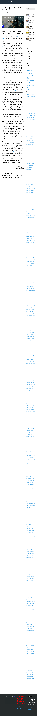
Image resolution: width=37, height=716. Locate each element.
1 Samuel (34, 115)
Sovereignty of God (28, 607)
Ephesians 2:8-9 (28, 263)
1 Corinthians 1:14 (32, 100)
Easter (30, 255)
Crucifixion (27, 236)
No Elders (30, 482)
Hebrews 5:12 (27, 332)
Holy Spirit (31, 340)
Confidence (27, 221)
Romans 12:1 (29, 572)
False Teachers (27, 286)
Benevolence (27, 171)
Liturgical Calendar (28, 403)
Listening (34, 401)
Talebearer (29, 620)
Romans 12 (31, 574)
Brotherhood (30, 188)
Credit (32, 234)
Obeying (27, 488)
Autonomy (30, 161)
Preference (32, 532)
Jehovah (31, 363)
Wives (32, 676)
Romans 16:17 (32, 576)
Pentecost (27, 511)
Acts (32, 146)
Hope (34, 342)
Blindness (27, 182)
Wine (32, 672)
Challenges (27, 196)
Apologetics (29, 70)
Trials (29, 651)
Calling (29, 192)
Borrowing (27, 186)
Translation (27, 651)
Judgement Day (28, 382)
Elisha (28, 259)
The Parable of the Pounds (29, 630)
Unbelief (27, 655)
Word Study (27, 682)
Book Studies (32, 184)
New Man (27, 480)
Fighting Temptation (28, 292)
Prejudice (27, 534)
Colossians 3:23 (33, 213)
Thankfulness (27, 626)
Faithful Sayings (29, 282)
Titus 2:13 (31, 645)
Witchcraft (33, 674)
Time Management (31, 643)
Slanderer (34, 597)
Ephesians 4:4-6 (31, 267)
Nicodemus (27, 482)
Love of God (29, 411)
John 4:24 (29, 376)
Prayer (31, 528)
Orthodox (30, 501)
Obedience (33, 486)
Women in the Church (28, 678)
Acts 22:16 (27, 144)
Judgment (29, 386)
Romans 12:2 (32, 572)
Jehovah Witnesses (28, 363)
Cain (29, 190)
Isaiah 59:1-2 (31, 357)
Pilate (32, 522)
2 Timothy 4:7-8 (30, 136)
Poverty (27, 528)
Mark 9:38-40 (31, 428)
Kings (31, 390)
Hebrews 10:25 (28, 328)
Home (30, 342)
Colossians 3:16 (29, 213)
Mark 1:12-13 (27, 426)
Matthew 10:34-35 (28, 434)
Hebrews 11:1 (31, 328)
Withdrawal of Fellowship (29, 676)
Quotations (33, 547)
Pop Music (32, 526)
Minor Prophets (30, 463)
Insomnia (27, 351)
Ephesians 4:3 (27, 267)
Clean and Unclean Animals (32, 209)
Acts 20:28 (33, 142)
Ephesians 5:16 (31, 269)
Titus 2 (33, 645)
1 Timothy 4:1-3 (33, 121)
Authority (28, 72)
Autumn (32, 161)
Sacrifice (29, 580)
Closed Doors (27, 211)
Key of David (31, 386)
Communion (32, 217)
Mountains (32, 474)
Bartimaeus (30, 169)
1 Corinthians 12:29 (28, 94)
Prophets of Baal (30, 536)
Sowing (27, 609)
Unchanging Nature (31, 655)
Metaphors (27, 463)
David (29, 238)
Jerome (28, 365)
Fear (26, 290)
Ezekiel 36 (27, 280)
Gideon (29, 309)
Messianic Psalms (32, 461)
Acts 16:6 (32, 140)
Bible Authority (31, 171)
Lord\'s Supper (30, 407)
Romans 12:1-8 (28, 570)
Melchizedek (30, 455)
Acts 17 (29, 142)
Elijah (27, 259)
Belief (32, 169)
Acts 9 (30, 146)
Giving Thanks (29, 311)
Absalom (27, 140)
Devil (31, 246)
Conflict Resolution (31, 221)
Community (32, 219)
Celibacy (32, 194)
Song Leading (29, 603)
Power (29, 528)
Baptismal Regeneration (31, 165)
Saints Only (32, 580)
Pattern (32, 505)
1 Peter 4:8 (32, 113)
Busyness (32, 188)
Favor (33, 288)
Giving (32, 311)
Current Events (30, 236)
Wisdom (27, 674)
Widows (32, 670)
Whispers (27, 668)
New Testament (30, 480)
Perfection (33, 511)
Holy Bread (32, 338)
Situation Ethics (31, 597)
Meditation (27, 455)
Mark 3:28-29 (27, 428)
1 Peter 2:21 (30, 111)
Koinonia (34, 390)
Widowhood (29, 670)
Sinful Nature (30, 595)
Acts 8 (28, 146)
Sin (28, 597)
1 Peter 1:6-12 (33, 109)
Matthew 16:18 (27, 438)
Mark (33, 428)
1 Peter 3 (30, 113)
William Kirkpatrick (30, 672)
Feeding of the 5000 (30, 290)
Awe (29, 163)
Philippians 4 (27, 522)
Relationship (27, 553)
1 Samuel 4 (31, 115)
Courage (29, 232)
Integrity (32, 353)
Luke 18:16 (34, 415)
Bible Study (29, 73)
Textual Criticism (30, 624)
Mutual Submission (30, 476)
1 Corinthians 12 (32, 94)
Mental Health (33, 459)
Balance (27, 165)
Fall (34, 284)
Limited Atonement (30, 401)
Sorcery (29, 605)
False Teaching (31, 286)
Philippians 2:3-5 (6, 47)
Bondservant (29, 184)
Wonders (33, 680)
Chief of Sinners (33, 196)
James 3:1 (31, 361)
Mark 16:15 (33, 424)
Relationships (32, 551)
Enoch (28, 261)
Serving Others (16, 177)
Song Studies (29, 89)
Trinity (31, 651)
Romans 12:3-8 (28, 574)
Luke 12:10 (34, 411)
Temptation (27, 624)
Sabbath (27, 580)
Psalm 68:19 (10, 157)
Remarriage (27, 557)
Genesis (30, 307)
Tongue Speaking (28, 647)
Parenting (30, 503)
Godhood (30, 315)
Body (27, 184)
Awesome (27, 163)
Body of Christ (32, 182)
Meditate (33, 453)
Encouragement (31, 259)
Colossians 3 (31, 215)
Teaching (30, 622)
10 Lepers (30, 123)
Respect (30, 559)
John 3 (27, 376)
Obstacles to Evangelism (31, 488)
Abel (30, 138)
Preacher (27, 532)
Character (30, 196)
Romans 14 (29, 576)
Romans (33, 578)
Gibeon (27, 309)
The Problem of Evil (31, 632)
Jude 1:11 (29, 380)
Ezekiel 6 (30, 280)
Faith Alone (32, 280)
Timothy (34, 643)
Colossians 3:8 (27, 215)
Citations (31, 207)
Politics (29, 526)
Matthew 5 (27, 449)
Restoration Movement (30, 561)
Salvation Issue (27, 582)
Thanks (33, 626)
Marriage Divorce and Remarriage (29, 430)
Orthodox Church (31, 499)
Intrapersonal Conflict (32, 355)
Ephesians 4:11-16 (32, 265)
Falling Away (32, 284)
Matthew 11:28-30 (28, 436)
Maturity (31, 453)
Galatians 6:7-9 (29, 303)
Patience (27, 505)
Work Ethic (30, 682)
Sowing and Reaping (33, 607)
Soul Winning (31, 605)
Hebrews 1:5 (32, 330)
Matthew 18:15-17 (32, 438)
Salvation (31, 582)
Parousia (32, 503)
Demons (30, 244)
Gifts (26, 311)
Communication (29, 217)
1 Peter (28, 115)
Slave (33, 599)
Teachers (27, 622)
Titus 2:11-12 (27, 645)
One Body (31, 497)
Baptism (27, 167)
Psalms (30, 547)
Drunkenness (27, 255)
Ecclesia (27, 257)
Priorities (27, 536)
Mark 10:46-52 (27, 424)
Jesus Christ (31, 365)
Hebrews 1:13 (29, 330)
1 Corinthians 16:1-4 (32, 98)
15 (5, 38)
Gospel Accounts (31, 317)
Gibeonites (32, 307)
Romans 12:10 (8, 177)
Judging (31, 384)
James (33, 361)
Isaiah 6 (34, 357)
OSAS (31, 486)
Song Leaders (31, 601)
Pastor (34, 503)
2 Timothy (33, 136)
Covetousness (27, 234)
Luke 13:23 (27, 415)
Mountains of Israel (28, 474)
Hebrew (27, 334)
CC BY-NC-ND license (31, 707)
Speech (29, 609)
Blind (29, 182)
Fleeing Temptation (33, 292)
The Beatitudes (27, 628)
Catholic (30, 194)
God (31, 315)
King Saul (30, 388)
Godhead (27, 315)
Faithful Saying (33, 282)
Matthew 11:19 (32, 434)
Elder (33, 257)
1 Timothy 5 (27, 123)
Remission (27, 559)
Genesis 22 (33, 305)
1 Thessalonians (29, 121)
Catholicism (27, 194)
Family (29, 288)
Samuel (33, 582)
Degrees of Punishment (32, 240)
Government (29, 84)
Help (32, 334)
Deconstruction (27, 240)
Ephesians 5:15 (27, 269)
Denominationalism (28, 246)
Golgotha (34, 315)
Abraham (32, 138)
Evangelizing (27, 278)
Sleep (27, 601)
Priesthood (30, 534)
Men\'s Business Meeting (31, 457)
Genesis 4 (27, 307)
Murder (34, 474)
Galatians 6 (32, 303)
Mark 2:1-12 (31, 426)
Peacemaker (27, 509)
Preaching (30, 532)
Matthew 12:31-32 (32, 436)
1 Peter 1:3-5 (30, 109)
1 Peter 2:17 (27, 111)
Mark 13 (31, 424)
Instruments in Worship (28, 353)
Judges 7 (27, 384)
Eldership (30, 257)
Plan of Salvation (30, 524)
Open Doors (33, 497)
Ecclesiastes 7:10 (33, 255)
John (29, 378)
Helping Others (30, 334)
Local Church (27, 405)
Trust (28, 653)
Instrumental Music (31, 351)
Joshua (27, 380)
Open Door (27, 499)
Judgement (31, 382)
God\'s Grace (33, 313)
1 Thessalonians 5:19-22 (28, 119)
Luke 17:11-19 (30, 415)
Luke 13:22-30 (33, 413)
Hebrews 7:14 (31, 332)
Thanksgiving (31, 626)
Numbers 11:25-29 (32, 484)
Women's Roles (32, 678)
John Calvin (32, 376)
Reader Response (28, 549)
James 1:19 (32, 359)
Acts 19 (31, 142)
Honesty (32, 342)
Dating (27, 238)
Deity (28, 242)
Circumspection (28, 207)
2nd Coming (27, 138)
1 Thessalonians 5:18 (14, 152)
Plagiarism (27, 524)
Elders (31, 257)
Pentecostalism (32, 509)
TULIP (27, 620)
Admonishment (31, 148)
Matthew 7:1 (30, 451)
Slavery (29, 599)
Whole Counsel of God (31, 668)
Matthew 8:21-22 (28, 453)
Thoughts (27, 643)
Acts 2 (32, 144)
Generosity (31, 305)
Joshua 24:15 (32, 378)
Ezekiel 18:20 (33, 278)
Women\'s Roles (28, 680)
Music (27, 476)
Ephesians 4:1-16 (32, 263)
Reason (33, 549)
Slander (27, 599)
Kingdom (30, 390)
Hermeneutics (27, 336)
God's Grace (30, 313)
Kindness (27, 388)
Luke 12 (31, 413)
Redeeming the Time (28, 551)
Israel (27, 359)
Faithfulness (27, 284)
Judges (29, 384)
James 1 (29, 361)
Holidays (29, 338)
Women (31, 680)
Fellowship (33, 290)
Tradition (32, 649)
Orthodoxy (27, 501)
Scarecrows (32, 584)
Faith (29, 284)
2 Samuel (27, 134)
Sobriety (29, 601)
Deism (27, 242)
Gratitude (15, 175)
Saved (30, 584)
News (33, 480)
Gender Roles (27, 305)
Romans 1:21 (27, 578)
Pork (34, 526)
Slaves (31, 599)
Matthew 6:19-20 (31, 449)
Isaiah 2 (29, 357)
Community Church (28, 219)
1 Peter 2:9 (33, 111)
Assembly (30, 159)
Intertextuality (27, 355)
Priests (32, 534)
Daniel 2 (33, 236)
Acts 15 (29, 140)
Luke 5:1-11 (17, 91)
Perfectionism (30, 511)
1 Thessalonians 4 (28, 117)
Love (31, 411)
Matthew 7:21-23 (33, 451)
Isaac (26, 357)
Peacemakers (31, 507)
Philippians (31, 522)
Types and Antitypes (32, 653)
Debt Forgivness (31, 238)
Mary (32, 432)
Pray (30, 530)
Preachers (33, 530)
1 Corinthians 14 (32, 96)
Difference (34, 246)
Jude (33, 380)
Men (26, 461)
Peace (30, 509)
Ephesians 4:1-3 (28, 265)
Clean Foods (27, 209)
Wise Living (30, 674)
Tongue (31, 647)
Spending (31, 609)
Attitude (32, 159)
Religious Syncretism (31, 555)
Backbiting (33, 163)
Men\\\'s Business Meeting (29, 459)
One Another (27, 497)
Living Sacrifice (32, 403)
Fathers (31, 288)
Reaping (31, 549)
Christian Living (10, 174)
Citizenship (33, 207)
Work (32, 682)
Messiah (29, 461)
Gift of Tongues (32, 309)
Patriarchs (30, 505)
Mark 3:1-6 (34, 426)
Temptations (32, 622)
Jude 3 (31, 380)
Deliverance (31, 242)
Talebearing (32, 620)
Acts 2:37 (30, 144)
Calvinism (32, 192)
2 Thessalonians (30, 134)
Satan (27, 584)
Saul (28, 584)
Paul (29, 507)
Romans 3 (31, 578)
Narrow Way (29, 478)
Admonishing (27, 148)
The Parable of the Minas (32, 628)
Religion (30, 553)
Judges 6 (34, 382)
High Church (31, 336)
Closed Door (31, 211)
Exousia (30, 278)
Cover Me (32, 232)
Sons (26, 605)
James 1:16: (29, 359)
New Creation (32, 478)
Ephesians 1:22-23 (32, 261)
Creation (30, 234)
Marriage (27, 432)
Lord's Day (31, 405)
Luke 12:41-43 (27, 413)
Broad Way (30, 186)
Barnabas (30, 167)
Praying (29, 530)
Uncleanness (29, 657)
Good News (27, 317)
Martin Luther (30, 432)
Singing (32, 595)
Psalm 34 (28, 547)
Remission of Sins (31, 557)
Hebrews (34, 332)
